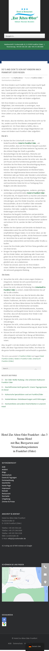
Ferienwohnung (8, 480)
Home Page (6, 485)
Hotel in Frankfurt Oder (27, 143)
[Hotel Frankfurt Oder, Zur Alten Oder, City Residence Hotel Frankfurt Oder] (24, 16)
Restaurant (6, 493)
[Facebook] (4, 619)
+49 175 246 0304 (37, 46)
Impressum (6, 488)
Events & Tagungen (9, 477)
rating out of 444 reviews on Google (17, 545)
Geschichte (6, 482)
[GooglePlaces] (4, 624)
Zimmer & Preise (8, 501)
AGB (3, 467)
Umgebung (6, 498)
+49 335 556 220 (21, 46)
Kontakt (5, 490)
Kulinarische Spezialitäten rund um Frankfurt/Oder (24, 394)
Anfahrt (5, 469)
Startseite (5, 496)
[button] (45, 582)
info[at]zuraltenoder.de (17, 538)
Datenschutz (7, 475)
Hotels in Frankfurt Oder (23, 358)
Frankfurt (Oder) (36, 77)
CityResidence (18, 77)
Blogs (4, 472)
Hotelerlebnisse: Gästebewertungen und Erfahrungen (25, 399)
